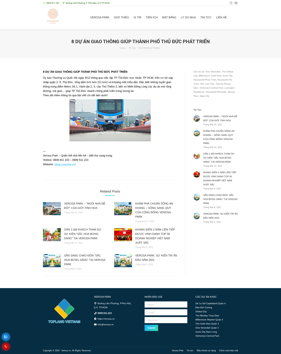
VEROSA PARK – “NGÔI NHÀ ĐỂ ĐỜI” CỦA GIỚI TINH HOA (84, 206)
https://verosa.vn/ (65, 164)
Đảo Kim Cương (203, 307)
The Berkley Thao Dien (207, 315)
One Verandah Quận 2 (207, 327)
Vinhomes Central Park (211, 88)
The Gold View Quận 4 (207, 323)
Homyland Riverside (216, 92)
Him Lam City (207, 83)
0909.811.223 (52, 3)
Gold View (216, 75)
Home (123, 48)
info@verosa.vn (106, 324)
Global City (201, 311)
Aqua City (204, 96)
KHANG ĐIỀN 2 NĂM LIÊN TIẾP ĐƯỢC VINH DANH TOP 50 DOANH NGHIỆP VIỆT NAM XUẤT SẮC (155, 236)
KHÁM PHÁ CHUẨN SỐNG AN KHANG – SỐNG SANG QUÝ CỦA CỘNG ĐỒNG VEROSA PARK (154, 210)
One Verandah (213, 71)
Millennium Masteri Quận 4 (209, 319)
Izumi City (227, 75)
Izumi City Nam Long (206, 331)
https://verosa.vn (106, 318)
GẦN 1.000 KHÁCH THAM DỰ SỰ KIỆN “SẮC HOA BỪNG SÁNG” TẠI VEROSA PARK (82, 234)
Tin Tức (132, 48)
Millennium (204, 75)
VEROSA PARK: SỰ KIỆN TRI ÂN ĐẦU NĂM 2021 (156, 257)
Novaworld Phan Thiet (205, 79)
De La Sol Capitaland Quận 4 (210, 303)
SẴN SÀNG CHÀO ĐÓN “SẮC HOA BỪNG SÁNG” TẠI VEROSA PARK (84, 260)
